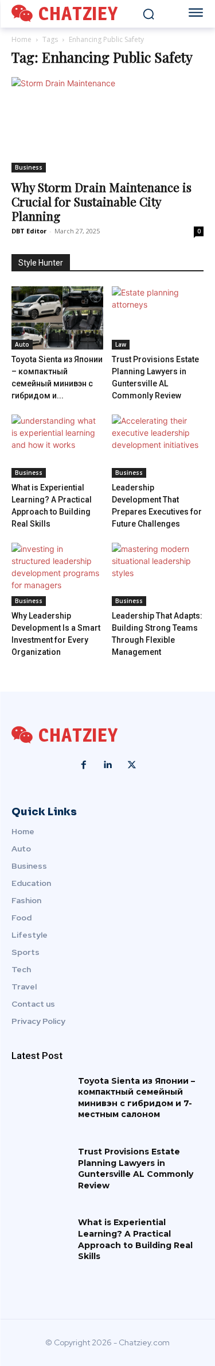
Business (28, 167)
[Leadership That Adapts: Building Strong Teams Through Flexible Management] (158, 574)
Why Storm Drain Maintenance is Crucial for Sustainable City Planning (101, 201)
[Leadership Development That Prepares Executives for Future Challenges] (158, 446)
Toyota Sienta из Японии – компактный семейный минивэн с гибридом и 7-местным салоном (136, 1098)
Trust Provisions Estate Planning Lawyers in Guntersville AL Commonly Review (135, 1168)
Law (120, 344)
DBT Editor (28, 231)
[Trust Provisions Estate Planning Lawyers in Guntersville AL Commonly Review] (158, 318)
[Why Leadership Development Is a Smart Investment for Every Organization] (57, 574)
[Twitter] (132, 765)
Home (21, 39)
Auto (22, 344)
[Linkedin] (108, 765)
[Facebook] (84, 765)
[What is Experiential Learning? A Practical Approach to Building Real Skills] (57, 446)
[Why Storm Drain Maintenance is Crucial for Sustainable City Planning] (107, 124)
